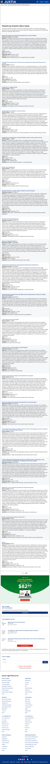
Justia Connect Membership (31, 736)
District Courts (5, 727)
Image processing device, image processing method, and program (17, 375)
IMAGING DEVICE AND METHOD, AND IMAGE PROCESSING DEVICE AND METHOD (20, 265)
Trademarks (4, 746)
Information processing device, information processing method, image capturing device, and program (24, 63)
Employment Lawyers (7, 686)
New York (27, 727)
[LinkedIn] (19, 759)
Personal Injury (28, 692)
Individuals (28, 678)
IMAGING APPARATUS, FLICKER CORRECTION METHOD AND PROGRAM (18, 191)
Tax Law (4, 710)
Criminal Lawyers (6, 684)
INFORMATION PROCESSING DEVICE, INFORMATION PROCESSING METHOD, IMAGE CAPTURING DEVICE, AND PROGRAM (24, 295)
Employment (5, 703)
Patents (5, 4)
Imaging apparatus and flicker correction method (13, 111)
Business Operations (6, 701)
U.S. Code (4, 720)
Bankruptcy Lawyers (6, 680)
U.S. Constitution (5, 718)
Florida (26, 725)
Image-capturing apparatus (8, 167)
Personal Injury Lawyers (7, 692)
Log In (41, 1)
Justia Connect (5, 762)
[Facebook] (22, 759)
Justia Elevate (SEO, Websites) (31, 742)
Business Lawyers (6, 682)
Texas (26, 729)
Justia (2, 4)
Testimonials (28, 748)
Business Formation (6, 699)
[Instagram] (24, 759)
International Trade (6, 707)
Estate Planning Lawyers (7, 688)
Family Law (27, 690)
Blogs (26, 709)
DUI (26, 686)
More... (3, 694)
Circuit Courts (5, 725)
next (26, 573)
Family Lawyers (5, 690)
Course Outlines (28, 705)
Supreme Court (5, 723)
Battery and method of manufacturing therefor (13, 517)
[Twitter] (29, 759)
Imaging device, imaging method (9, 87)
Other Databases (6, 735)
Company (18, 762)
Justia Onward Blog (29, 746)
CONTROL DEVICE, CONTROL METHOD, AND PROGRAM (14, 347)
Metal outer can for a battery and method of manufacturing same (17, 487)
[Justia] (10, 2)
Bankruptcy (27, 680)
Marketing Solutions (30, 735)
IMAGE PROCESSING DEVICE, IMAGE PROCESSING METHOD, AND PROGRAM (19, 35)
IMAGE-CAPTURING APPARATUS (9, 241)
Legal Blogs (4, 738)
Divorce (26, 684)
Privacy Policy (35, 762)
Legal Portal (12, 762)
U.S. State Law (29, 716)
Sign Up (46, 1)
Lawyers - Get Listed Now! (25, 666)
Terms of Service (27, 762)
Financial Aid (28, 703)
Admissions (27, 701)
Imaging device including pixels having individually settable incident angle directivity (22, 137)
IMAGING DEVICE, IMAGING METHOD (10, 219)
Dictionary (27, 699)
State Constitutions (29, 718)
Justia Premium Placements (31, 740)
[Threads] (26, 759)
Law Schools (28, 697)
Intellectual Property (6, 705)
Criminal (27, 682)
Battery (4, 542)
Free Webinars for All (8, 619)
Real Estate (4, 709)
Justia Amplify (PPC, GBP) (30, 744)
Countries (4, 748)
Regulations (4, 722)
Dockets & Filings (6, 729)
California (27, 723)
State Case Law (28, 722)
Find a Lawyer (6, 656)
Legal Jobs (4, 736)
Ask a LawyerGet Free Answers (7, 607)
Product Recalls (5, 742)
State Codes (27, 720)
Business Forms (5, 740)
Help (22, 762)
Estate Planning (28, 688)
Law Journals (28, 707)
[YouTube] (20, 759)
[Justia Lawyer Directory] (31, 759)
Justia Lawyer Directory (30, 738)
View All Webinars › (25, 645)
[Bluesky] (27, 759)
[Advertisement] (25, 14)
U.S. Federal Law (6, 716)
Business (4, 697)
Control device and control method (10, 319)
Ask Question (25, 612)
